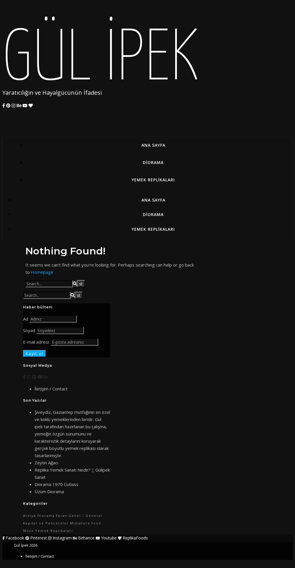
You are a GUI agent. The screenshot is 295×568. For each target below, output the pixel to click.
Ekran (61, 515)
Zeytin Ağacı (46, 462)
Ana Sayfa (153, 145)
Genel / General (85, 515)
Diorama (153, 162)
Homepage (42, 272)
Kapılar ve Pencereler (46, 523)
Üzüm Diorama (49, 491)
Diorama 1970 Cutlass (56, 484)
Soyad (29, 330)
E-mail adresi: (37, 342)
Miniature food (85, 523)
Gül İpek (100, 60)
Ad (25, 319)
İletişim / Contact (51, 389)
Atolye (29, 515)
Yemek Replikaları (153, 179)
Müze (28, 530)
